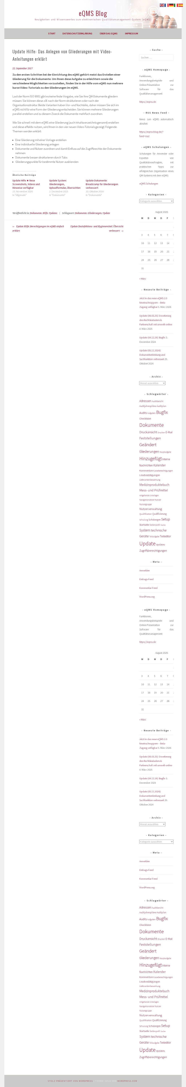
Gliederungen (95, 213)
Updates (53, 213)
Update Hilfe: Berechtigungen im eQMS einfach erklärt (38, 228)
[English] (162, 5)
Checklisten (145, 418)
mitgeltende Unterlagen (149, 495)
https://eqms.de (147, 101)
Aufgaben (151, 413)
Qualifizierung (159, 513)
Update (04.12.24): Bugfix (152, 337)
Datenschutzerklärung (77, 33)
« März (142, 278)
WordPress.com (127, 1081)
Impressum (131, 33)
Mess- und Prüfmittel (153, 490)
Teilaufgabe (154, 536)
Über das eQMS (109, 33)
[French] (166, 5)
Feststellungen (150, 438)
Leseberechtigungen (163, 470)
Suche (163, 525)
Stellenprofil (155, 525)
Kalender (159, 465)
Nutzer (158, 499)
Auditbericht (157, 401)
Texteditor (165, 536)
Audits (143, 413)
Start (52, 33)
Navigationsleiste (146, 499)
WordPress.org (147, 596)
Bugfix (162, 412)
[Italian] (176, 5)
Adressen (145, 401)
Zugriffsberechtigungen (153, 550)
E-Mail (169, 432)
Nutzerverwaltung (150, 509)
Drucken (161, 432)
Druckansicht (148, 432)
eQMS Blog (93, 13)
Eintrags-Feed (146, 579)
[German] (171, 5)
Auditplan (161, 406)
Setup (165, 519)
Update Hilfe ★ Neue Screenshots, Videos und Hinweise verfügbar (26, 184)
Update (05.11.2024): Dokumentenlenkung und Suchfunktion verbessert (152, 355)
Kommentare (146, 470)
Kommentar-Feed (148, 588)
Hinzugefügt (150, 458)
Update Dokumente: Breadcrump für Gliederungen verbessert (102, 184)
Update (106, 213)
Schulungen (155, 519)
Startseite (144, 524)
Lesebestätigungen (149, 475)
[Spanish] (181, 5)
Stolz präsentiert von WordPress (70, 1081)
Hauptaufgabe (165, 452)
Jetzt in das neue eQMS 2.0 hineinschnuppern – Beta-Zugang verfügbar (153, 303)
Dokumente (36, 213)
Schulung (143, 519)
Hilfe (45, 213)
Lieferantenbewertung (149, 479)
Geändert (147, 444)
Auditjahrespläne (147, 406)
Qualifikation (145, 513)
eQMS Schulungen (148, 183)
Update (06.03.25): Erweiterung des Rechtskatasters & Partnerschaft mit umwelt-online (155, 320)
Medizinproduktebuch (154, 485)
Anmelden (144, 570)
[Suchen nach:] (156, 57)
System (144, 530)
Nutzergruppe (145, 504)
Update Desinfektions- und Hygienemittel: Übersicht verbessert (96, 228)
